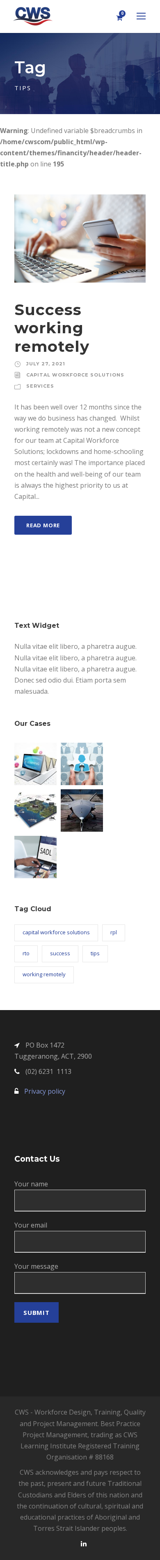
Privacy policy (44, 1091)
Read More (43, 525)
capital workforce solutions (56, 932)
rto (26, 953)
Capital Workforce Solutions (75, 375)
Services (40, 386)
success (60, 953)
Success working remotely (51, 328)
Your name (31, 1183)
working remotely (44, 974)
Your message (36, 1266)
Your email (30, 1225)
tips (95, 953)
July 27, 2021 (45, 364)
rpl (113, 932)
